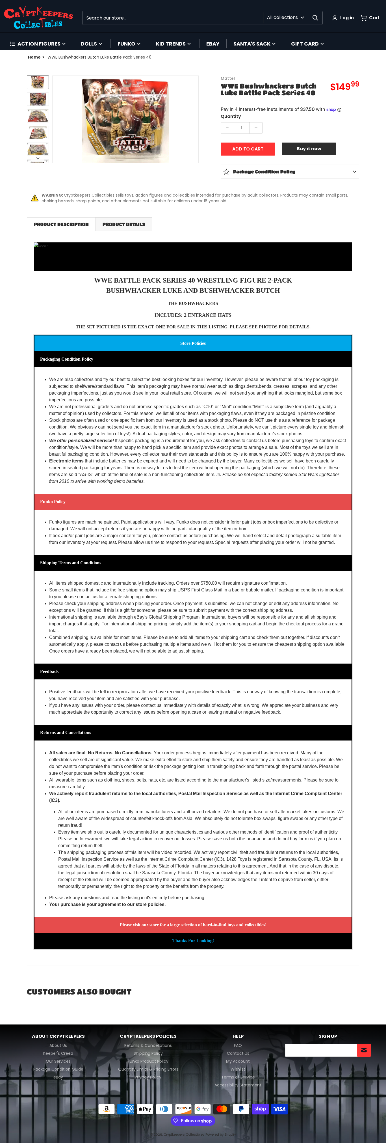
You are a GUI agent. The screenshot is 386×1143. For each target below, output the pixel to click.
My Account (238, 1061)
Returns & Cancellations (148, 1045)
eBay (58, 1077)
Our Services (58, 1061)
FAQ (238, 1045)
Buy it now (309, 148)
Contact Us (238, 1053)
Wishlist (238, 1069)
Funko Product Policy (148, 1061)
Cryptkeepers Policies (148, 1036)
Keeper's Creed (58, 1053)
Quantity (231, 116)
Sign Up (328, 1036)
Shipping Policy (148, 1053)
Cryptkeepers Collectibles (184, 1134)
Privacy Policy (148, 1077)
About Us (58, 1045)
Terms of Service (238, 1077)
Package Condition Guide (58, 1069)
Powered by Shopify (220, 1134)
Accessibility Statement (237, 1085)
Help (238, 1036)
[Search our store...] (315, 18)
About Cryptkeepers (58, 1036)
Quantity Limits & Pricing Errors (148, 1069)
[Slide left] (56, 119)
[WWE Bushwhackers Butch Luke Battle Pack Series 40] (38, 82)
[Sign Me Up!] (364, 1050)
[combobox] (202, 18)
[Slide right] (195, 119)
